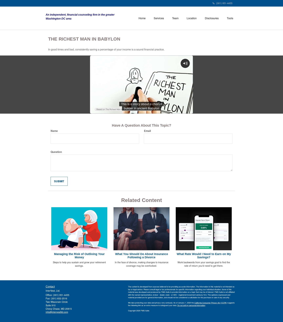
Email (147, 131)
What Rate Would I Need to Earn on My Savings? (204, 255)
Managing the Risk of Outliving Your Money (79, 255)
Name (54, 131)
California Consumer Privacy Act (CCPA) (210, 302)
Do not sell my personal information (191, 305)
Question (56, 152)
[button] (159, 18)
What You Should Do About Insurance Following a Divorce (141, 255)
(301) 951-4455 (224, 3)
